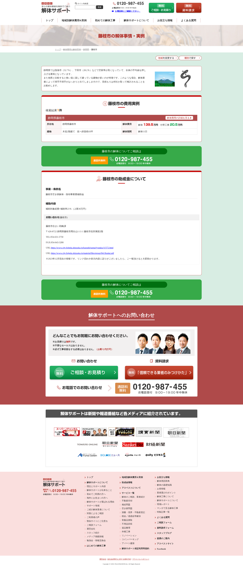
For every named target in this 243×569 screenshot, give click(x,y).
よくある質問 (188, 20)
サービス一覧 (128, 493)
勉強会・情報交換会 (96, 540)
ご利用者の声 (93, 517)
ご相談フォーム (94, 525)
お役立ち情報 (165, 20)
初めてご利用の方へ (96, 494)
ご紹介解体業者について (98, 509)
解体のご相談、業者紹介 (133, 497)
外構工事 (126, 531)
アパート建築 (128, 543)
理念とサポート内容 (96, 486)
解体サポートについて (136, 20)
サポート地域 (93, 505)
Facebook (161, 549)
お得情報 (161, 489)
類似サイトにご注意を (97, 521)
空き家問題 (127, 508)
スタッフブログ (164, 533)
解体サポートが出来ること (99, 490)
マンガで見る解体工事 (167, 508)
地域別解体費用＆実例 (132, 477)
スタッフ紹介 (93, 533)
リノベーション (129, 535)
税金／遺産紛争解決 (131, 516)
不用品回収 (127, 524)
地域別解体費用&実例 (74, 20)
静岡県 (86, 49)
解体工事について (165, 496)
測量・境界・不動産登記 (133, 512)
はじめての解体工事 (96, 546)
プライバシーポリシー (140, 559)
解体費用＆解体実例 (72, 49)
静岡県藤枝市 (56, 117)
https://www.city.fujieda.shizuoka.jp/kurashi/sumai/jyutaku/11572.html (82, 248)
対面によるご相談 (95, 513)
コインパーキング (130, 539)
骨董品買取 (127, 520)
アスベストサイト (165, 543)
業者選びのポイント (166, 493)
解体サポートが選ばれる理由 (100, 502)
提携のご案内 (163, 538)
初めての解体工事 (105, 20)
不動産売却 (127, 501)
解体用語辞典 (163, 481)
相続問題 (126, 504)
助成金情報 (127, 482)
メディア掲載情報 (95, 536)
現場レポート (163, 504)
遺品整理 (126, 528)
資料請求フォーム (165, 528)
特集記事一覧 (163, 512)
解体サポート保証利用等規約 (135, 548)
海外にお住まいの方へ (97, 498)
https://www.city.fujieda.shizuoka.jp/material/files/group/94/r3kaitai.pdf (82, 253)
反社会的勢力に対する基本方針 (119, 559)
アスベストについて (131, 488)
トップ (49, 20)
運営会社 (91, 529)
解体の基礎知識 (164, 485)
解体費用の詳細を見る (178, 118)
